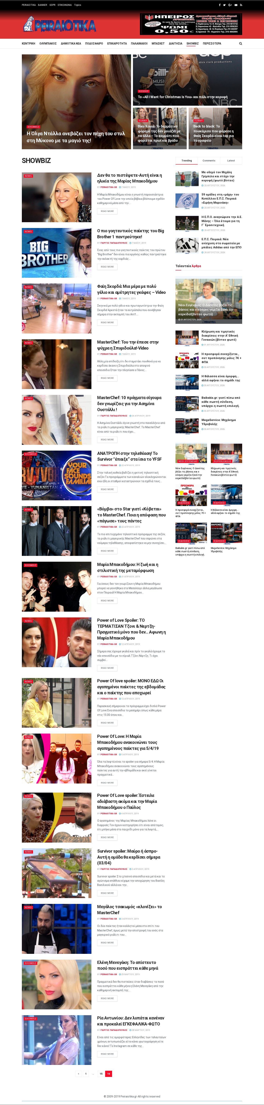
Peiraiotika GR (108, 187)
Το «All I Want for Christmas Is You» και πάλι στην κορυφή (182, 97)
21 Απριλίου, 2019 (130, 576)
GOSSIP (143, 91)
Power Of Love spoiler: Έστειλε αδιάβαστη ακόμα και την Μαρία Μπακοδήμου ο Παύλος (127, 801)
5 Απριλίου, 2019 (130, 754)
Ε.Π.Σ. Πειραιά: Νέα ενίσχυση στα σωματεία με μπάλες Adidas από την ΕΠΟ (222, 243)
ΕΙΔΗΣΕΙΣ (184, 503)
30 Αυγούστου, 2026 (214, 367)
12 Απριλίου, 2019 (130, 644)
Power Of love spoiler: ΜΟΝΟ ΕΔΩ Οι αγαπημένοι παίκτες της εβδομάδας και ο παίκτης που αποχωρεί (131, 686)
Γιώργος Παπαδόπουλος (43, 148)
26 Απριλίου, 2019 (140, 416)
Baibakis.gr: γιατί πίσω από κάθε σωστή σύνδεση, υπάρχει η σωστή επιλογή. (221, 402)
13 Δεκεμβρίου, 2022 (151, 104)
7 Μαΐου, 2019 (128, 187)
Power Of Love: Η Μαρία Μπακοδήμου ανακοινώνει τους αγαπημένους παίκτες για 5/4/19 (128, 742)
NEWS (28, 176)
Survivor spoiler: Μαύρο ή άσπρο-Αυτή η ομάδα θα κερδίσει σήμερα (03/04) (128, 857)
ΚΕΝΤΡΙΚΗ (28, 43)
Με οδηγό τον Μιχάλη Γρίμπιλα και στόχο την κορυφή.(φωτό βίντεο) (218, 176)
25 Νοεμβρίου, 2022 (150, 148)
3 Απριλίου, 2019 (140, 869)
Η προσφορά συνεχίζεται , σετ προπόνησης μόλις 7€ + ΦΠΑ (221, 358)
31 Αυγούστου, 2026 (190, 319)
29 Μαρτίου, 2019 (130, 974)
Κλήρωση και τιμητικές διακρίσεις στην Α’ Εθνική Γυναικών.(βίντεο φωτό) (220, 335)
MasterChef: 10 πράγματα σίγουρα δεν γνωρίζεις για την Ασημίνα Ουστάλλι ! (129, 403)
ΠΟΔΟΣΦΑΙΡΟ (94, 43)
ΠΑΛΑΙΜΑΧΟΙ (139, 43)
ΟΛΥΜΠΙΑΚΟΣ (48, 43)
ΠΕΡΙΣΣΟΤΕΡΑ (212, 43)
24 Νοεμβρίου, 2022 (206, 148)
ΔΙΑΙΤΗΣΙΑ (175, 43)
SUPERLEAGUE (222, 461)
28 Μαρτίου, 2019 (140, 1030)
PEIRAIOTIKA (29, 5)
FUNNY (143, 120)
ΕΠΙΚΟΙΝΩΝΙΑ (65, 5)
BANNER (42, 5)
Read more (107, 211)
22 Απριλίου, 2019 (130, 465)
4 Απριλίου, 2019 (130, 813)
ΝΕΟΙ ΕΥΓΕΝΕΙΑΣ (188, 461)
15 (101, 1073)
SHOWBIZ (193, 43)
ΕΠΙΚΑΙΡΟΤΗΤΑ (117, 43)
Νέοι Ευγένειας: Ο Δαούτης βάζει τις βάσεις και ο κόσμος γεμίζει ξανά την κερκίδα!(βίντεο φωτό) (205, 309)
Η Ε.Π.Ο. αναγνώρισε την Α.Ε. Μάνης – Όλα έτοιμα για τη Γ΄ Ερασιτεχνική (222, 221)
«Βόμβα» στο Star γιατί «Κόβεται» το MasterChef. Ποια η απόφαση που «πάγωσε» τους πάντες (131, 515)
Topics (77, 5)
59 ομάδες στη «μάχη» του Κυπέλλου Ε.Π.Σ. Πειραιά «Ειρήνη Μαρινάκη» (220, 198)
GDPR (52, 5)
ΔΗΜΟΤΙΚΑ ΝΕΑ (71, 43)
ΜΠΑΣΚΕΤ (158, 43)
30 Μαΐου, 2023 (69, 148)
